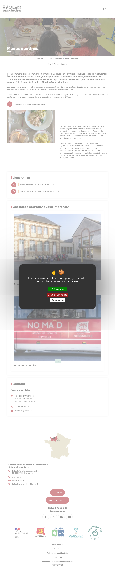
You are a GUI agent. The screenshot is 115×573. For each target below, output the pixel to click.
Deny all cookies (58, 295)
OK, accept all (58, 289)
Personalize (58, 300)
